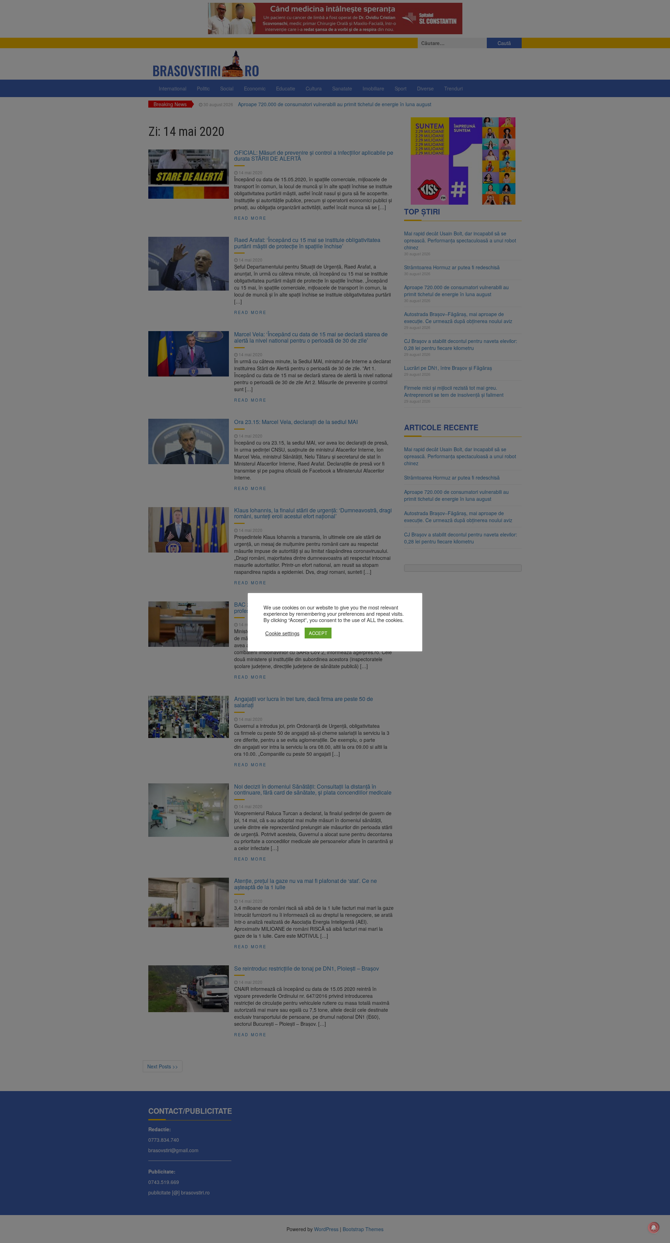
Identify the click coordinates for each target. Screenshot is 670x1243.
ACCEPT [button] (318, 633)
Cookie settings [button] (282, 633)
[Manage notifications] (653, 1227)
